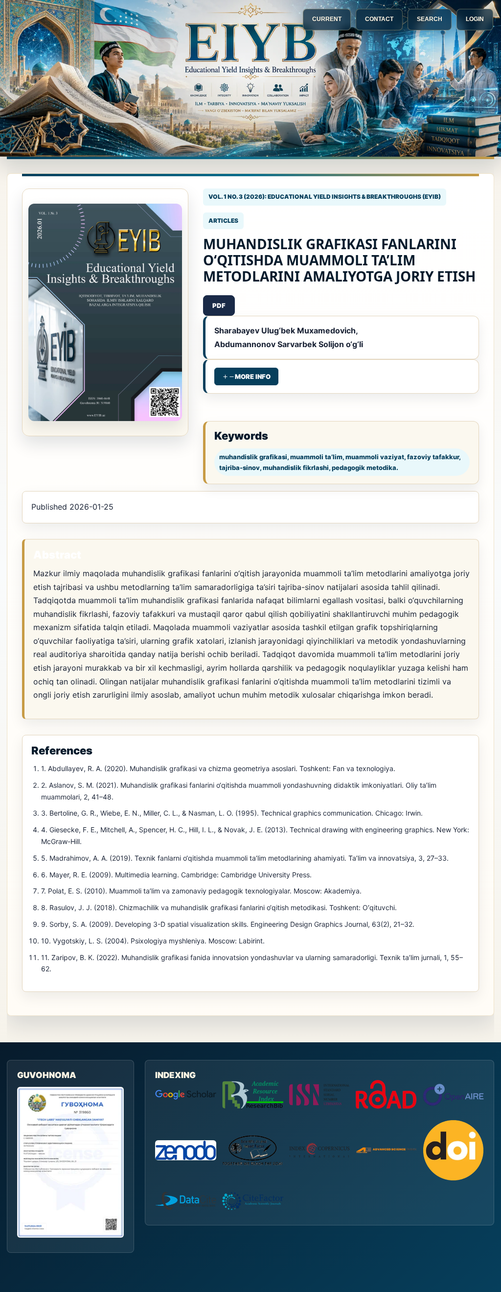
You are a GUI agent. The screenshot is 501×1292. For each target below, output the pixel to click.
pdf (219, 305)
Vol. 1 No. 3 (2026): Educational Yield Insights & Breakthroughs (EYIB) (324, 196)
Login (475, 19)
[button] (246, 376)
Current (327, 19)
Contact (379, 19)
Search (429, 19)
